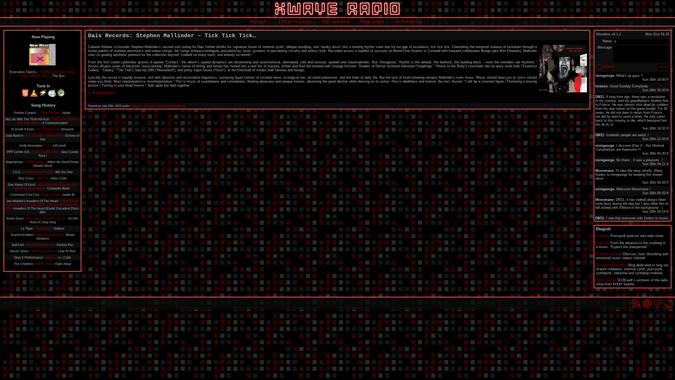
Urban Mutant (606, 280)
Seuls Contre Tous (45, 152)
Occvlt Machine (48, 129)
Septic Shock (35, 162)
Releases (336, 22)
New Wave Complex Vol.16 (45, 218)
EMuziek (602, 243)
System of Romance (611, 265)
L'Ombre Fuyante (609, 254)
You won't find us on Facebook (658, 303)
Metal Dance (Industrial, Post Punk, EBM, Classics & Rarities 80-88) (42, 204)
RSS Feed (636, 303)
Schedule (408, 22)
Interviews (295, 22)
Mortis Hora (44, 264)
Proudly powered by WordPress (647, 303)
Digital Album (105, 93)
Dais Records (153, 105)
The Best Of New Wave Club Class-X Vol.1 (48, 74)
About (258, 22)
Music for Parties (43, 251)
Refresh (609, 67)
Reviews (372, 22)
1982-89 (42, 178)
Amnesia (602, 236)
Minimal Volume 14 (40, 245)
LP (90, 93)
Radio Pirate (51, 195)
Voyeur (51, 257)
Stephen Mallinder (174, 105)
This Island (43, 228)
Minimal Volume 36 (50, 235)
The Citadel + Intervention (44, 135)
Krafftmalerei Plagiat (38, 172)
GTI (47, 146)
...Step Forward (49, 113)
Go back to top (668, 303)
